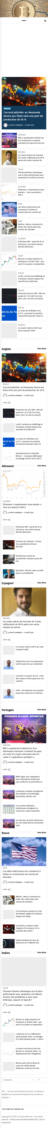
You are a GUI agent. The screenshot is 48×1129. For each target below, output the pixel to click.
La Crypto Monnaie (15, 125)
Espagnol (21, 152)
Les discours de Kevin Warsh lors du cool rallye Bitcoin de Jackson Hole (30, 823)
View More (41, 349)
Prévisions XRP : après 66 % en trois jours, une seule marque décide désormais (31, 244)
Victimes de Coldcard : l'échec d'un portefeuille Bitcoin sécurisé (28, 544)
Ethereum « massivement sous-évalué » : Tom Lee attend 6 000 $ (31, 192)
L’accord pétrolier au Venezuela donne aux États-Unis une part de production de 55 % (23, 116)
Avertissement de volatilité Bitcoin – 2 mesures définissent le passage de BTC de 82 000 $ (29, 456)
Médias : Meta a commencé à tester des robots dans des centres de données (30, 227)
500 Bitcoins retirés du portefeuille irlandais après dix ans (29, 558)
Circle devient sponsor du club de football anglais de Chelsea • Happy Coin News (29, 913)
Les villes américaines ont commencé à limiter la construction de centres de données (22, 874)
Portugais (22, 135)
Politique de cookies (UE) (13, 1109)
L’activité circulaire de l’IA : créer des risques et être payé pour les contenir (30, 678)
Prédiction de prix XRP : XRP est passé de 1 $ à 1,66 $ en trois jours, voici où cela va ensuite (31, 296)
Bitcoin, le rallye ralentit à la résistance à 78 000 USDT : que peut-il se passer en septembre (31, 261)
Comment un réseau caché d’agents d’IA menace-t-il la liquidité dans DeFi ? (27, 928)
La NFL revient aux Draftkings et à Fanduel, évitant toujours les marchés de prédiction (31, 278)
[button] (45, 21)
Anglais (7, 108)
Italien (20, 169)
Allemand (22, 186)
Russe (20, 204)
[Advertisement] (24, 48)
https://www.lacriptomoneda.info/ (24, 1119)
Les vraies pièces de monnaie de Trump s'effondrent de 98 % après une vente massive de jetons (22, 624)
